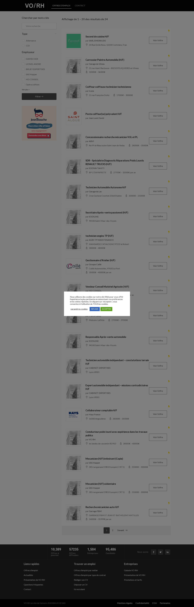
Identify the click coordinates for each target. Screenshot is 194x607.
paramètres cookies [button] (79, 309)
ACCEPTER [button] (106, 309)
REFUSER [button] (94, 309)
